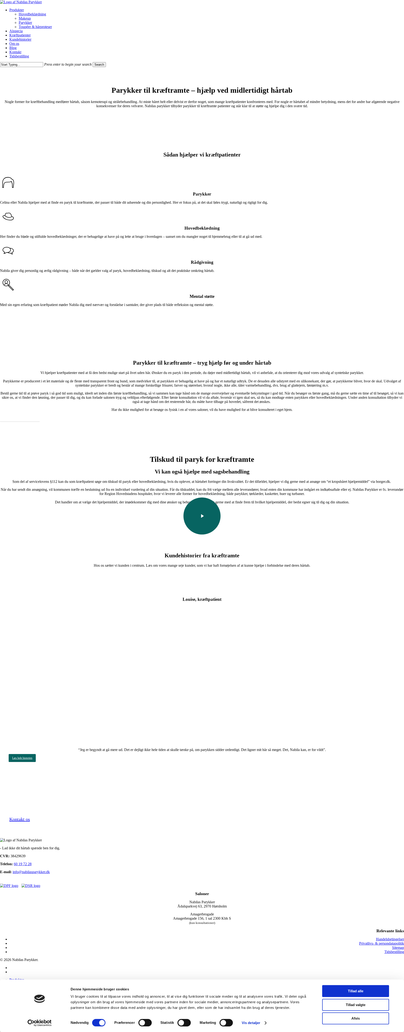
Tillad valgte (355, 1005)
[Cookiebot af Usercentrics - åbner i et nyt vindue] (39, 1022)
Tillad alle (355, 991)
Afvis (355, 1018)
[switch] (145, 1022)
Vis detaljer (251, 1023)
